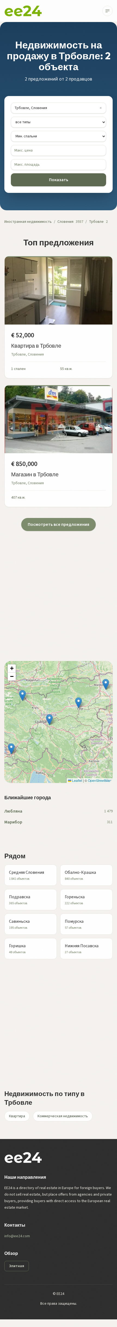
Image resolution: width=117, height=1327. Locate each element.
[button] (49, 719)
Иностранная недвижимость (28, 221)
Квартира (17, 1116)
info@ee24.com (17, 1236)
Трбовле (96, 221)
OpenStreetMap (99, 780)
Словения (65, 221)
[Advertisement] (58, 589)
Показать (58, 180)
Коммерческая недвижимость (63, 1116)
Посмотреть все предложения (58, 524)
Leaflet (76, 780)
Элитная (16, 1266)
